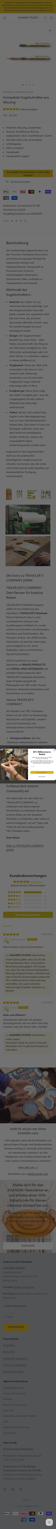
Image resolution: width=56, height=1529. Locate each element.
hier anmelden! (42, 772)
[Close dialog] (54, 750)
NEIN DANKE (42, 776)
